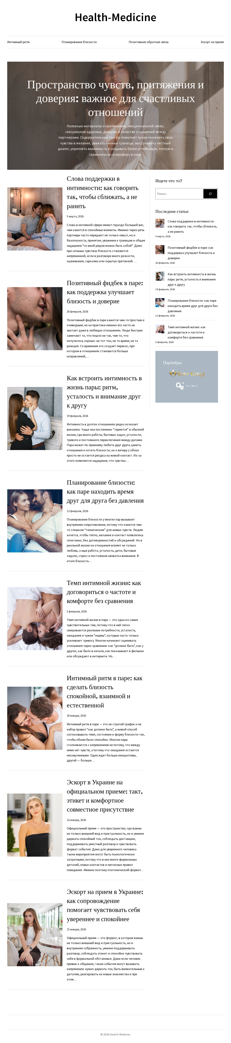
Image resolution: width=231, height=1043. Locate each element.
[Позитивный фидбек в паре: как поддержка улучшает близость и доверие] (159, 250)
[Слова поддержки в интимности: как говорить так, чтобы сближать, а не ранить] (159, 224)
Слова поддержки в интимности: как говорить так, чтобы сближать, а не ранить (102, 192)
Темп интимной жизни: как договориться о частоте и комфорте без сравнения (104, 591)
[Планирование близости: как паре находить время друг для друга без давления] (159, 303)
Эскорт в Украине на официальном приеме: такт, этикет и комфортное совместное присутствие (105, 796)
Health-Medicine (115, 17)
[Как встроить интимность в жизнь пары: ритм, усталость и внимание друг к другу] (159, 277)
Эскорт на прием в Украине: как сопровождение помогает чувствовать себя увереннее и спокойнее (105, 905)
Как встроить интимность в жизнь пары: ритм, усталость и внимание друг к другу (104, 392)
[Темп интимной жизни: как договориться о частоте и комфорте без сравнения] (159, 330)
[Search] (210, 193)
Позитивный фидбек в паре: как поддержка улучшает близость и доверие (105, 291)
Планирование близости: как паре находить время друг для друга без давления (105, 491)
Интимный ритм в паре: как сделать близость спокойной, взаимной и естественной (104, 692)
